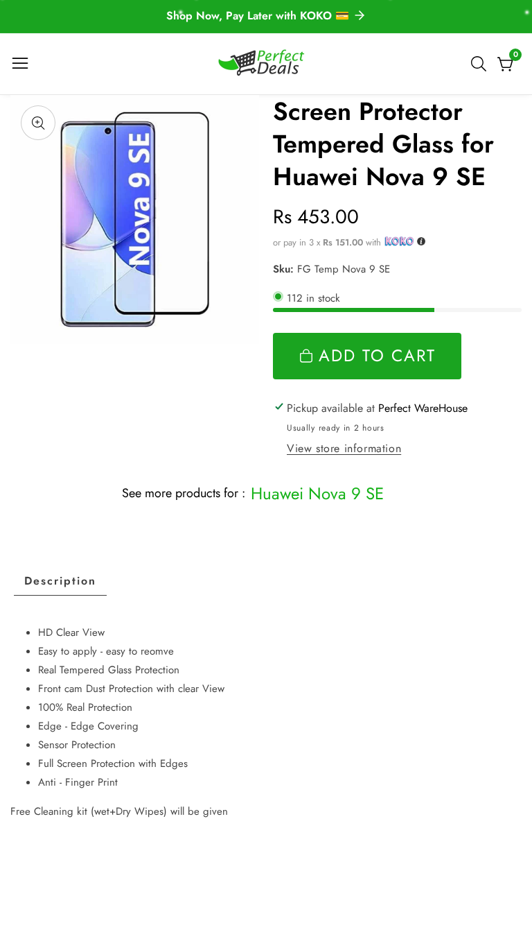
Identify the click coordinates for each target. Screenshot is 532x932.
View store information (344, 448)
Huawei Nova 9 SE (317, 493)
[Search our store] (481, 64)
